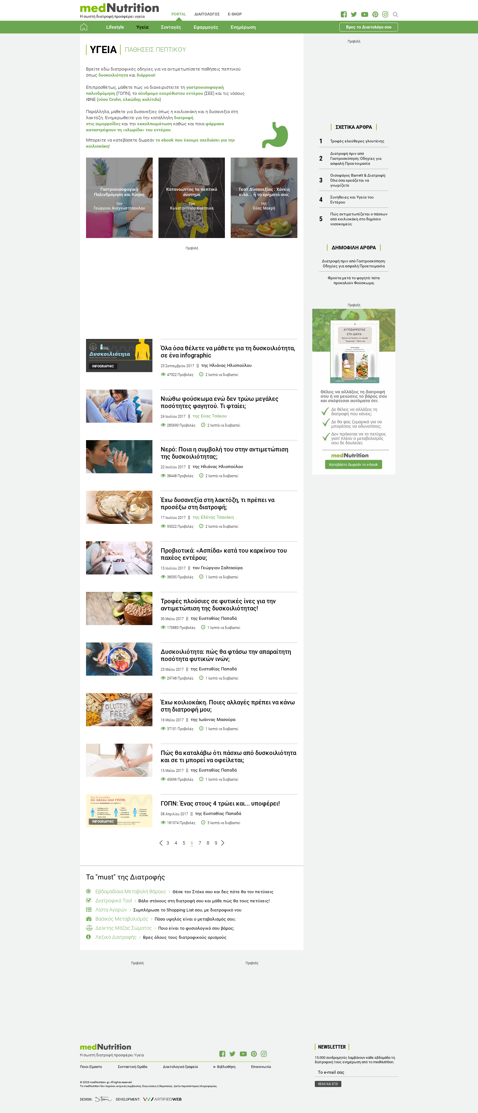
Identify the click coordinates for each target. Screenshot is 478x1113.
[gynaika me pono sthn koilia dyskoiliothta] (119, 760)
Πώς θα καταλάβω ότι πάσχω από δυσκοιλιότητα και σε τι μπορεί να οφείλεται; (228, 756)
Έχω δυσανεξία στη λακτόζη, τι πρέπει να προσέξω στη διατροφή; (217, 504)
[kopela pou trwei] (119, 557)
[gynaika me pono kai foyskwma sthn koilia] (119, 406)
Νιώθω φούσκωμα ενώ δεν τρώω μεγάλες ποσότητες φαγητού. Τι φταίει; (220, 402)
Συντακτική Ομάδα (132, 1067)
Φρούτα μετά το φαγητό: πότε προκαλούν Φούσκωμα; (354, 280)
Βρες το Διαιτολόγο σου (368, 27)
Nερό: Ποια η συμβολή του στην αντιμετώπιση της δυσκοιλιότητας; (224, 453)
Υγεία (142, 27)
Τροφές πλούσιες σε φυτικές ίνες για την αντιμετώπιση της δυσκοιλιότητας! (218, 605)
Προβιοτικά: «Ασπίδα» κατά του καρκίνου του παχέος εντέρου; (224, 554)
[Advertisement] (191, 290)
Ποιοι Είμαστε (91, 1067)
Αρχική (87, 27)
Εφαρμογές (206, 27)
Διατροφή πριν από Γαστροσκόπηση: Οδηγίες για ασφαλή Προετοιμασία (355, 158)
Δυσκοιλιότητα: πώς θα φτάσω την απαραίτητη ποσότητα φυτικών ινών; (226, 655)
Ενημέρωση (243, 27)
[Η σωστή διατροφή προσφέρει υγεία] (119, 9)
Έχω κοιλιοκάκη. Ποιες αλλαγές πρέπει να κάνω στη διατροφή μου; (228, 706)
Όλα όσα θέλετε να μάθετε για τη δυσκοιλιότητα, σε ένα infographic (228, 352)
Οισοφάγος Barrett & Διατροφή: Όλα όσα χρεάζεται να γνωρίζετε (358, 180)
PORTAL (179, 14)
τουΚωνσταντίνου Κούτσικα (192, 206)
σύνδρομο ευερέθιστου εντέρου (170, 93)
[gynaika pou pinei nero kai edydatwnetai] (119, 456)
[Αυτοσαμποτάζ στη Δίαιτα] (353, 392)
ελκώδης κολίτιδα (141, 99)
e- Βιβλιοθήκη (224, 1067)
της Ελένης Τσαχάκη (213, 517)
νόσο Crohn (109, 99)
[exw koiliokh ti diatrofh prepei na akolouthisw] (119, 709)
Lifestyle (115, 27)
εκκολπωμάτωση (154, 123)
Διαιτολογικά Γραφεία (180, 1067)
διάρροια (145, 75)
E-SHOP (235, 14)
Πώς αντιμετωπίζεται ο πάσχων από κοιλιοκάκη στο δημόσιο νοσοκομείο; (359, 219)
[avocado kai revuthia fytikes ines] (119, 608)
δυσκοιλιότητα (113, 75)
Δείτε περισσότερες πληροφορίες (195, 1086)
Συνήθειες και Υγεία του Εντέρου (352, 199)
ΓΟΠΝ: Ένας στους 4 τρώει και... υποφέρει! (220, 803)
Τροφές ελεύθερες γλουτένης (357, 141)
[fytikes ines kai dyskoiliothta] (119, 659)
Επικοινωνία (261, 1067)
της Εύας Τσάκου (210, 416)
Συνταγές (171, 27)
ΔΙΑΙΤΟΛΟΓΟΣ (207, 14)
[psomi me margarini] (119, 507)
